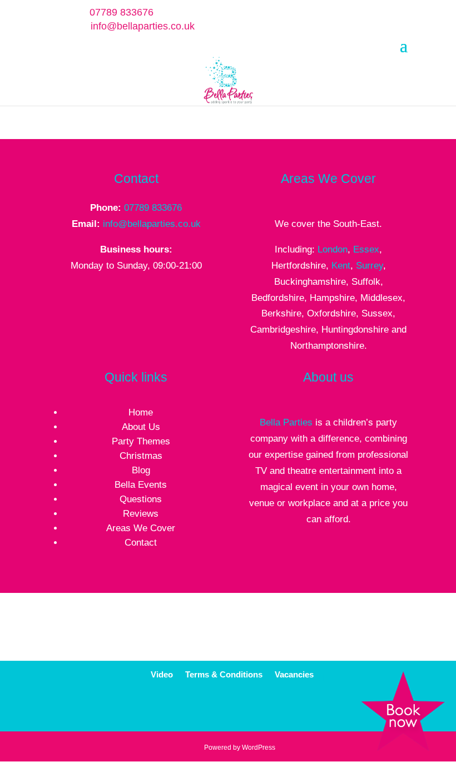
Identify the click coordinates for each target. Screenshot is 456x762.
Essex (366, 249)
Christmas (141, 456)
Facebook (219, 709)
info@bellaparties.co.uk (152, 224)
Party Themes (141, 441)
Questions (141, 499)
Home (140, 412)
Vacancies (294, 675)
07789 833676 (153, 207)
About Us (141, 427)
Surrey (369, 265)
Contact (141, 542)
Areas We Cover (140, 528)
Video (162, 675)
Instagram (297, 709)
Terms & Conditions (223, 675)
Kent (340, 265)
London (333, 249)
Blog (141, 470)
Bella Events (141, 484)
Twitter (245, 709)
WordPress (258, 747)
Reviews (140, 513)
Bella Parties (286, 422)
